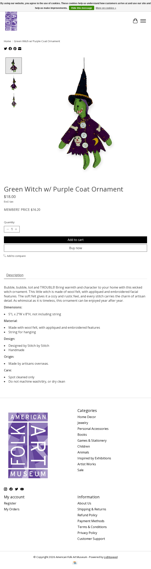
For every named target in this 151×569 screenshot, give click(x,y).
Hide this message (81, 8)
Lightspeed (111, 557)
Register (10, 503)
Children (83, 446)
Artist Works (86, 464)
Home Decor (86, 417)
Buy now (75, 248)
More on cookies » (106, 8)
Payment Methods (90, 521)
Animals (83, 452)
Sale (80, 470)
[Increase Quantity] (15, 229)
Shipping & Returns (91, 509)
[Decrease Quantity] (7, 229)
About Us (84, 503)
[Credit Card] (74, 563)
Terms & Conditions (92, 527)
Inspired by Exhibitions (94, 458)
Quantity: (9, 222)
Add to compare (16, 256)
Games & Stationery (92, 440)
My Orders (11, 509)
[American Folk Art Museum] (11, 21)
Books (82, 434)
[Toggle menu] (143, 21)
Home (7, 41)
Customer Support (91, 539)
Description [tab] (14, 275)
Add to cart (76, 240)
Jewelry (82, 423)
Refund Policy (87, 515)
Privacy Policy (87, 533)
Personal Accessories (93, 429)
